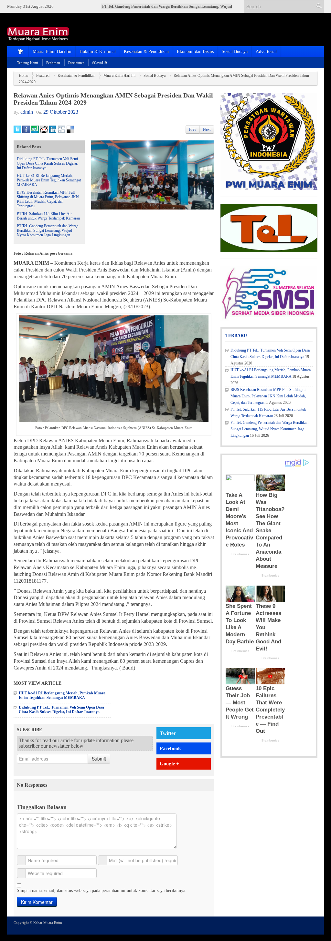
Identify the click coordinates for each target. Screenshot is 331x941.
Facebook (170, 748)
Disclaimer (76, 63)
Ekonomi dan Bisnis (195, 51)
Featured (42, 75)
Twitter (168, 733)
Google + (169, 763)
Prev (192, 129)
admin (26, 112)
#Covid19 (99, 63)
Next (206, 129)
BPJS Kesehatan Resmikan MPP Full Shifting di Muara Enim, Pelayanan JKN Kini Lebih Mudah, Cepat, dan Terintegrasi (48, 199)
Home (23, 75)
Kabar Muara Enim (47, 923)
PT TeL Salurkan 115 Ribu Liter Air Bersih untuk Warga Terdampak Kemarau (48, 215)
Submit (99, 758)
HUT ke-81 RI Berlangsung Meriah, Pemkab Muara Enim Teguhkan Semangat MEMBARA (49, 180)
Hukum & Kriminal (98, 51)
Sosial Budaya (235, 51)
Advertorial (266, 51)
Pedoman (53, 63)
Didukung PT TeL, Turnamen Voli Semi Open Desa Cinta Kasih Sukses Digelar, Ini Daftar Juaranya (47, 163)
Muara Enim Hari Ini (52, 51)
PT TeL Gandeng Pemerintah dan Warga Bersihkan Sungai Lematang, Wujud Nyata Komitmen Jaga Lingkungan (47, 230)
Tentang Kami (27, 63)
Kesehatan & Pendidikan (146, 51)
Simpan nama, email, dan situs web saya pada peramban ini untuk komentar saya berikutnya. (102, 890)
